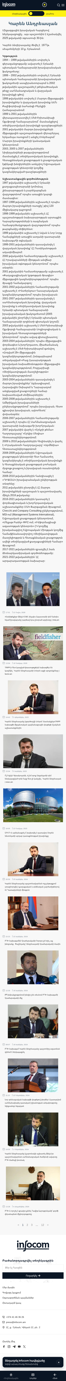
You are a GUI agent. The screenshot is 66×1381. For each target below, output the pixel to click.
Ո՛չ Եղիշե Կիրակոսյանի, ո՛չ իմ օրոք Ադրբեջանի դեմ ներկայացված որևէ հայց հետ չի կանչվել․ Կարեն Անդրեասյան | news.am (33, 778)
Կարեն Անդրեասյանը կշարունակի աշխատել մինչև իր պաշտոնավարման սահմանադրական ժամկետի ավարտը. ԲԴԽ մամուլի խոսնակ (31, 1156)
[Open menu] (63, 5)
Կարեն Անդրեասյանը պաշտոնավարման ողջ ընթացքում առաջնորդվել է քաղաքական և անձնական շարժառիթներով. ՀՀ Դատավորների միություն (32, 886)
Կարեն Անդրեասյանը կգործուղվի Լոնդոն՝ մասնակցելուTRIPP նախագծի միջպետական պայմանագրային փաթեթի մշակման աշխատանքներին (33, 724)
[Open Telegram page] (14, 1346)
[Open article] (33, 589)
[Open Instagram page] (9, 1346)
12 (42, 1225)
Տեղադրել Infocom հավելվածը (25, 1362)
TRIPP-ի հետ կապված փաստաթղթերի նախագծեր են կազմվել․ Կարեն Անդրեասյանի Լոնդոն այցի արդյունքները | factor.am (32, 670)
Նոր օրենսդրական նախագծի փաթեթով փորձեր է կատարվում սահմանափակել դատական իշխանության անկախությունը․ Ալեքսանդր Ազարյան (33, 1102)
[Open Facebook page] (3, 1346)
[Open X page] (24, 1346)
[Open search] (58, 5)
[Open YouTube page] (19, 1346)
